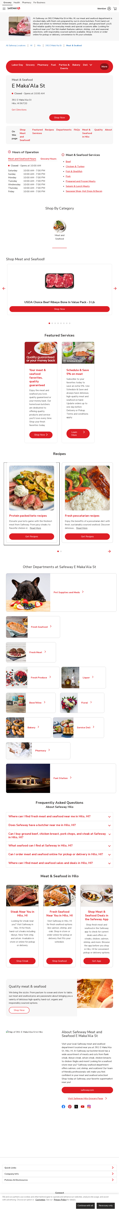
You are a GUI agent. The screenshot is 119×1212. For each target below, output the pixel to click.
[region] (59, 1203)
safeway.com (97, 1090)
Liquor (87, 677)
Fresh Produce (40, 677)
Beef (68, 161)
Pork (68, 176)
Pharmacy (26, 2)
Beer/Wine (36, 703)
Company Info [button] (11, 1174)
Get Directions (19, 109)
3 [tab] (55, 323)
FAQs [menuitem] (77, 129)
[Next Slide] (115, 288)
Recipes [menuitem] (49, 129)
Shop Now (59, 117)
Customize (40, 1199)
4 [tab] (58, 323)
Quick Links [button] (10, 1167)
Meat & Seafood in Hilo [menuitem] (87, 133)
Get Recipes (39, 536)
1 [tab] (49, 323)
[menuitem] (17, 67)
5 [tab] (61, 323)
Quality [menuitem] (98, 129)
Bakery (33, 727)
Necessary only (106, 1205)
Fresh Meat (37, 652)
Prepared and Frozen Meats (80, 181)
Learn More (80, 433)
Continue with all (85, 1205)
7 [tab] (66, 323)
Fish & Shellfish (74, 171)
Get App (101, 961)
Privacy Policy (60, 1199)
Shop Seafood (62, 961)
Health (17, 2)
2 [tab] (52, 323)
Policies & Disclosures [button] (16, 1180)
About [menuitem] (108, 129)
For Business (39, 2)
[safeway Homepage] (14, 8)
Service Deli (85, 727)
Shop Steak (26, 961)
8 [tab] (69, 323)
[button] (104, 8)
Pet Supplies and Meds (67, 592)
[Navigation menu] (4, 9)
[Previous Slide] (4, 288)
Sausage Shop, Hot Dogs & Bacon (84, 191)
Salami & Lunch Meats (78, 186)
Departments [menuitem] (64, 129)
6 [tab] (64, 323)
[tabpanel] (59, 289)
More (104, 66)
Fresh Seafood (40, 627)
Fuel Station (62, 778)
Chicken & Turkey (75, 166)
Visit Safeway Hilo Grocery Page (90, 1098)
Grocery (7, 2)
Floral (85, 703)
